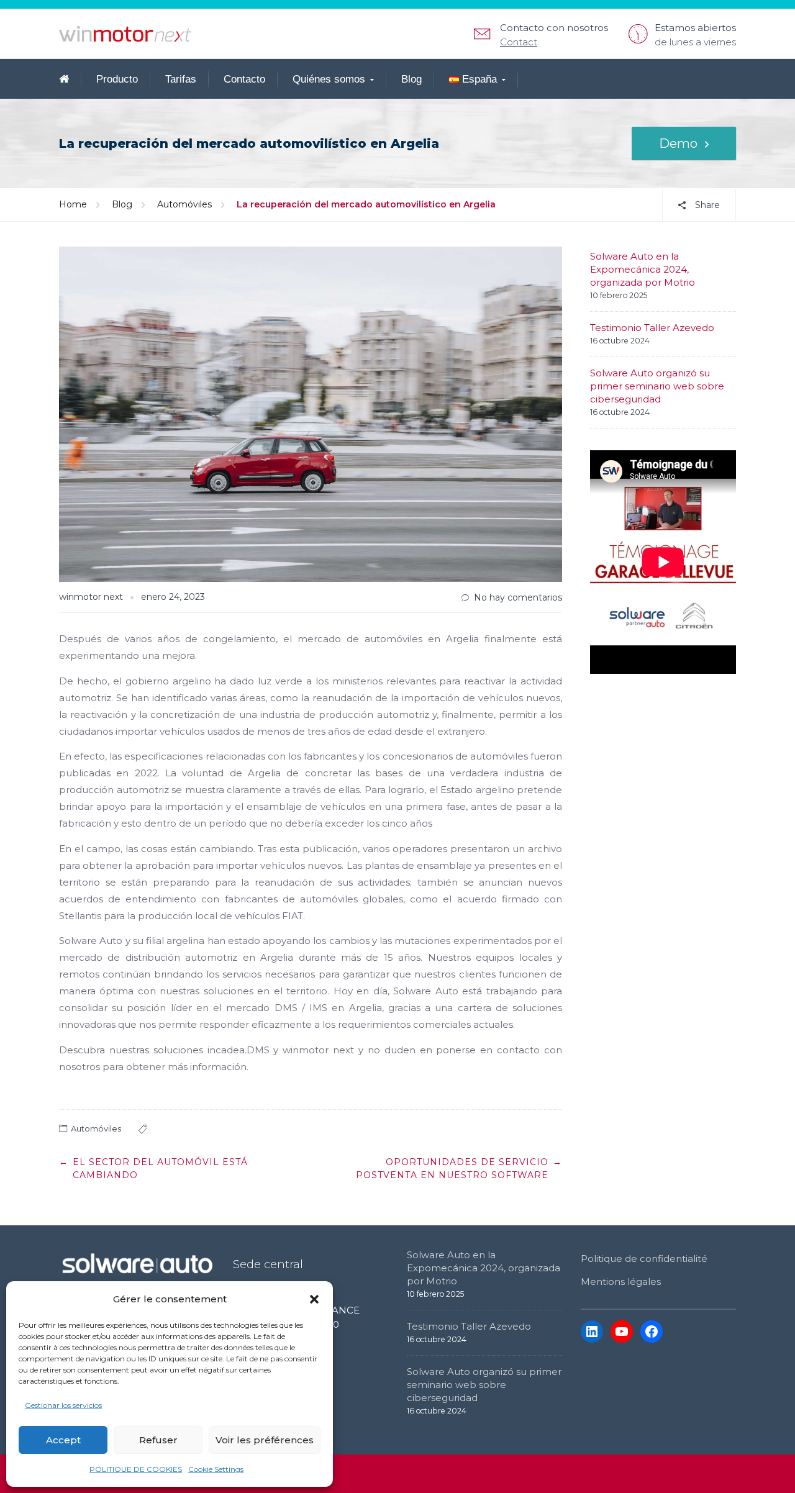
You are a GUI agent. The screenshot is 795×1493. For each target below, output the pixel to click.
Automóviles (184, 204)
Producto (117, 79)
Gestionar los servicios (63, 1405)
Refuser (158, 1440)
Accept (63, 1440)
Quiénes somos (329, 79)
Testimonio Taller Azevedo (652, 328)
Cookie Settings (215, 1469)
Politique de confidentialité (644, 1258)
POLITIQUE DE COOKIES (135, 1469)
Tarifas (180, 79)
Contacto (244, 79)
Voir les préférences (265, 1440)
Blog (411, 79)
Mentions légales (621, 1281)
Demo (678, 143)
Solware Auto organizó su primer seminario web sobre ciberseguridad (657, 386)
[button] (314, 1299)
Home (73, 204)
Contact (518, 42)
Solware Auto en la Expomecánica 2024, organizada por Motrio (642, 269)
